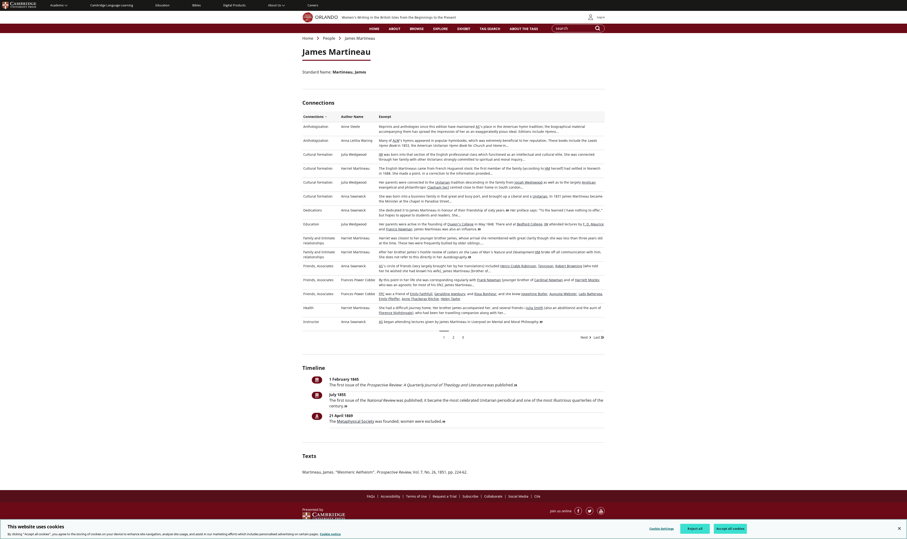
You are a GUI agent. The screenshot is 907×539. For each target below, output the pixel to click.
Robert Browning (568, 266)
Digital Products (234, 5)
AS (478, 126)
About (394, 28)
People (329, 38)
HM (547, 168)
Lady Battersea (590, 294)
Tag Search (490, 28)
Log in (601, 17)
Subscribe (470, 496)
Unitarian (442, 182)
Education (162, 5)
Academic (57, 5)
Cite (537, 496)
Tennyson (545, 266)
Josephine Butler (534, 294)
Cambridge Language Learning (111, 5)
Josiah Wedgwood (528, 182)
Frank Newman (489, 280)
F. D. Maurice (593, 224)
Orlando (326, 17)
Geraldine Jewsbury (449, 294)
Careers (313, 5)
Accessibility (390, 496)
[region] (453, 529)
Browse (417, 28)
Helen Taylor (450, 299)
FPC (382, 294)
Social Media (518, 496)
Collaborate (493, 496)
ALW (396, 140)
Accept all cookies (730, 528)
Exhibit (463, 28)
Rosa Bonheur (485, 294)
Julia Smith (534, 308)
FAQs (371, 496)
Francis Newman (399, 229)
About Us (274, 5)
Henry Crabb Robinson (518, 266)
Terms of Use (416, 496)
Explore (440, 28)
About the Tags (524, 28)
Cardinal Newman (548, 280)
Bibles (196, 5)
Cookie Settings (661, 528)
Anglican (589, 182)
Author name (352, 116)
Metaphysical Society (355, 421)
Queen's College (460, 224)
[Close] (899, 528)
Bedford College (529, 224)
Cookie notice (330, 534)
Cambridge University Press (19, 5)
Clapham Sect (438, 187)
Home (374, 28)
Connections (321, 116)
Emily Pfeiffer (389, 299)
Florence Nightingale (395, 312)
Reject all (695, 528)
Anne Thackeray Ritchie (420, 299)
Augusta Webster (563, 294)
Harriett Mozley (587, 280)
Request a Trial (445, 496)
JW (381, 154)
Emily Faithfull (421, 294)
